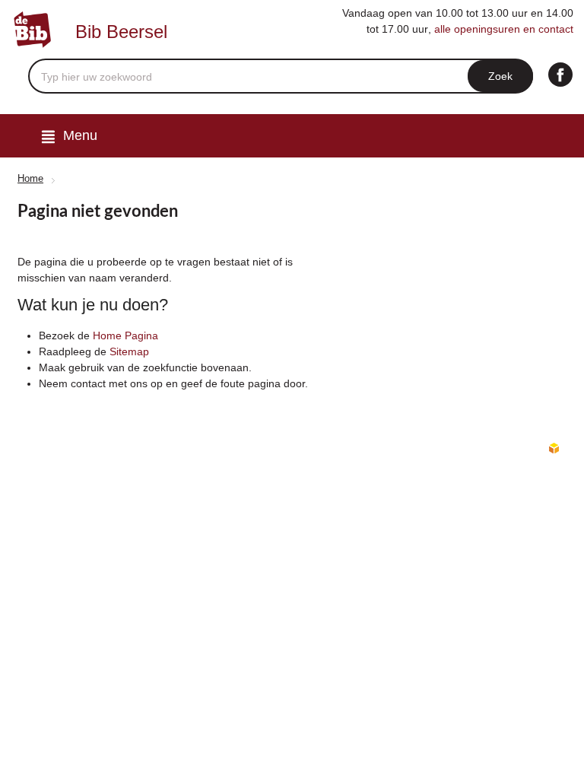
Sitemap (129, 351)
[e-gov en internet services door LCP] (553, 448)
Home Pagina (125, 335)
